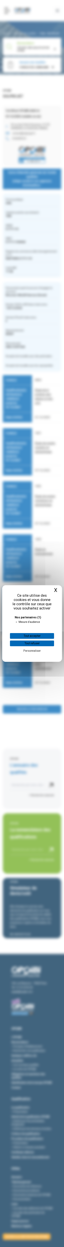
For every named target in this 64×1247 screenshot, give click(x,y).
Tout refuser (32, 643)
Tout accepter (32, 636)
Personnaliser (32, 650)
